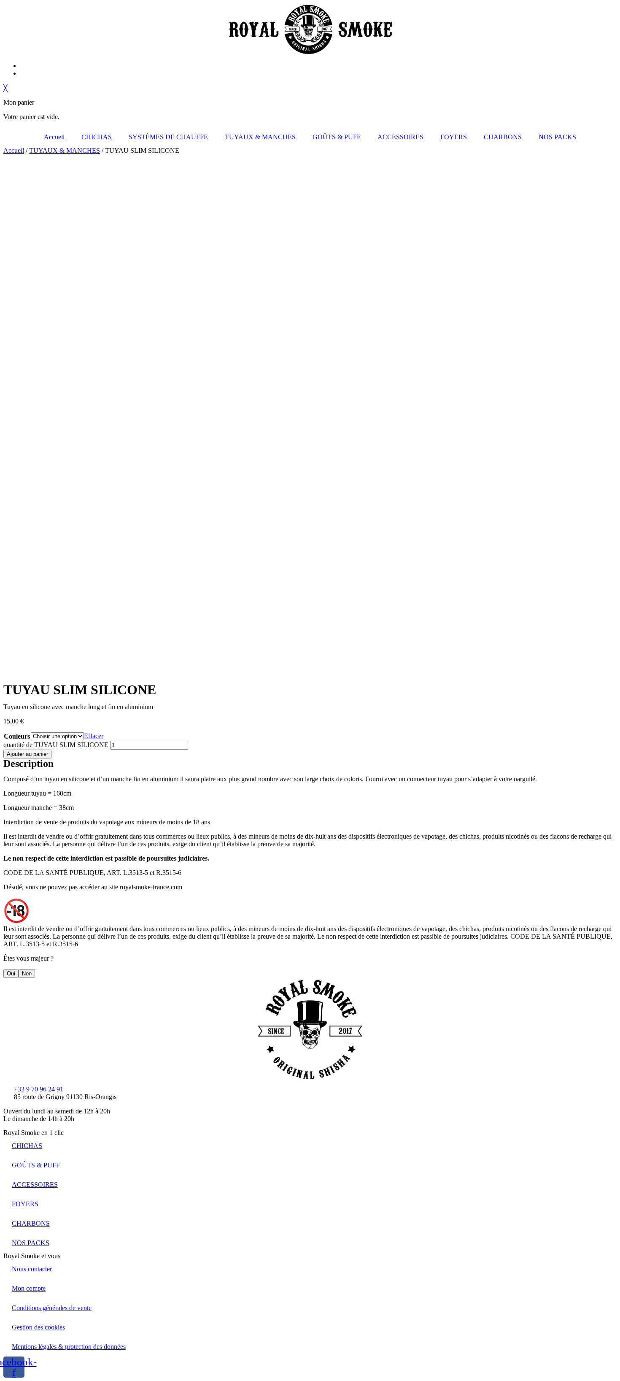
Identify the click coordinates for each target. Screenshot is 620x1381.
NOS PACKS (557, 137)
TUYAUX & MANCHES (260, 137)
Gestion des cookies (38, 1327)
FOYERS (453, 137)
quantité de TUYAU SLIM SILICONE (55, 744)
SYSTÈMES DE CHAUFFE (168, 137)
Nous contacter (32, 1269)
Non (27, 973)
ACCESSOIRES (400, 137)
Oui (11, 973)
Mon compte (29, 1288)
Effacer (93, 735)
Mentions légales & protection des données (69, 1346)
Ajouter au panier (27, 754)
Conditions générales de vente (52, 1307)
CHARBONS (503, 137)
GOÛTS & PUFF (337, 137)
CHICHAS (96, 137)
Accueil (54, 137)
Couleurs (17, 736)
